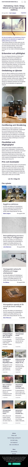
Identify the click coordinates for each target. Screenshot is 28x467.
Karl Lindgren (12, 13)
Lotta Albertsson (7, 247)
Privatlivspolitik (16, 463)
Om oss (14, 453)
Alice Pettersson (7, 317)
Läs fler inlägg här (14, 179)
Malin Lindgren (7, 213)
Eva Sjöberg (6, 282)
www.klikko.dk (15, 444)
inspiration (23, 12)
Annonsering (14, 451)
